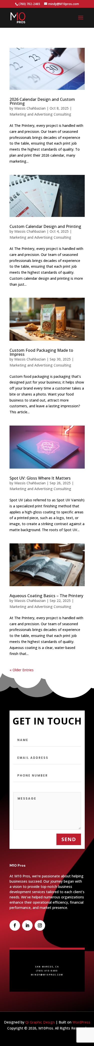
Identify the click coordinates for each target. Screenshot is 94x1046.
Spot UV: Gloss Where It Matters (40, 478)
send (68, 839)
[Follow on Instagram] (40, 925)
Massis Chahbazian (30, 108)
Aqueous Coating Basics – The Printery (46, 595)
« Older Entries (22, 669)
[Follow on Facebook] (15, 925)
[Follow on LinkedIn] (27, 925)
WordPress (81, 1022)
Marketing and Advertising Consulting (40, 114)
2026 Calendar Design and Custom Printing (42, 101)
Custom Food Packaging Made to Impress (41, 352)
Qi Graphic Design (40, 1022)
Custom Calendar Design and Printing (45, 226)
